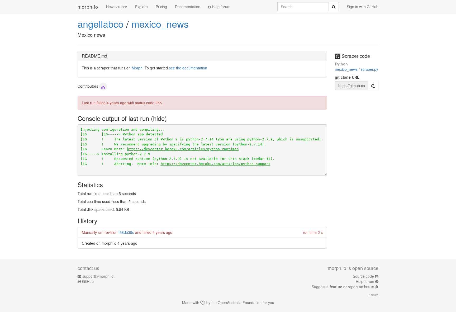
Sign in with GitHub (362, 6)
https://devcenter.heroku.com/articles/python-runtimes (183, 149)
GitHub (88, 281)
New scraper (116, 6)
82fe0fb (373, 294)
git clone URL (347, 77)
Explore (141, 6)
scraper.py (369, 69)
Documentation (187, 6)
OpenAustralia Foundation (240, 302)
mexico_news (160, 23)
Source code (363, 276)
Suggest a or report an (343, 286)
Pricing (161, 6)
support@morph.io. (98, 276)
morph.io (88, 6)
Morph (137, 67)
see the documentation (188, 67)
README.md (94, 56)
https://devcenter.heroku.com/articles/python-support (215, 164)
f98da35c (126, 232)
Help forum (220, 6)
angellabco (101, 23)
